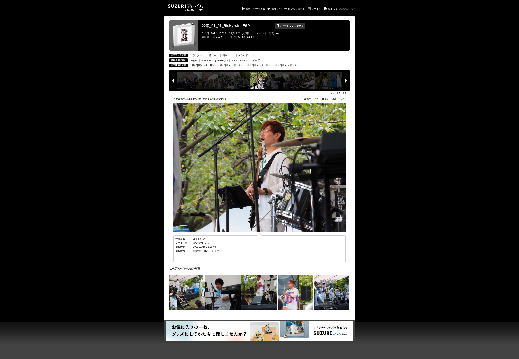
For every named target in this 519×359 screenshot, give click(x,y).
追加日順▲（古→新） (259, 65)
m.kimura (206, 60)
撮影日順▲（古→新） (203, 65)
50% (343, 99)
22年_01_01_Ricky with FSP (226, 26)
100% (325, 99)
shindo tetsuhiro (240, 60)
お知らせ (332, 8)
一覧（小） (197, 55)
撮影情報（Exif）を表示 (206, 250)
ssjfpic (194, 60)
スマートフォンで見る (290, 26)
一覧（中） (213, 55)
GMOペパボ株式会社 (347, 9)
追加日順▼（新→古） (287, 65)
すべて (256, 60)
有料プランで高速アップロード (288, 8)
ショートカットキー (339, 93)
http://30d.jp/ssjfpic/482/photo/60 (209, 99)
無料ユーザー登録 (255, 8)
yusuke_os (199, 239)
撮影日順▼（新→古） (231, 65)
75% (335, 99)
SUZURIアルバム (185, 7)
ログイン (316, 8)
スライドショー (246, 55)
